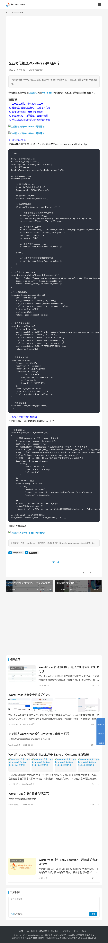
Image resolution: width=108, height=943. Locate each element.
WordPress (48, 92)
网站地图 (54, 931)
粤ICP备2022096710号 (55, 935)
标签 (84, 931)
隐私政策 (43, 931)
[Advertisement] (54, 38)
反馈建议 (66, 931)
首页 (7, 12)
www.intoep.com (35, 935)
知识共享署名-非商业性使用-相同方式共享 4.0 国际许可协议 (47, 938)
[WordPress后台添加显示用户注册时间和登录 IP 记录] (22, 673)
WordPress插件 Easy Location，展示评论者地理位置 (68, 862)
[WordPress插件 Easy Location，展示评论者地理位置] (22, 866)
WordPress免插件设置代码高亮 (28, 793)
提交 (93, 914)
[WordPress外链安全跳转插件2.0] (54, 705)
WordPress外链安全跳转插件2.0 (29, 695)
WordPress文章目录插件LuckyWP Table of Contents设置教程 (48, 754)
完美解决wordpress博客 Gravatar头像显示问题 (38, 734)
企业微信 (33, 92)
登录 (12, 914)
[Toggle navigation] (99, 4)
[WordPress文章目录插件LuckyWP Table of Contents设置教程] (54, 765)
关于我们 (31, 931)
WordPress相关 (36, 70)
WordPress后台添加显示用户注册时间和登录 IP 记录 (69, 669)
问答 (76, 931)
